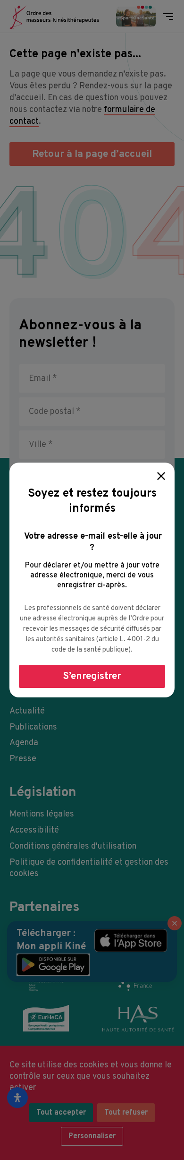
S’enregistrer (92, 676)
